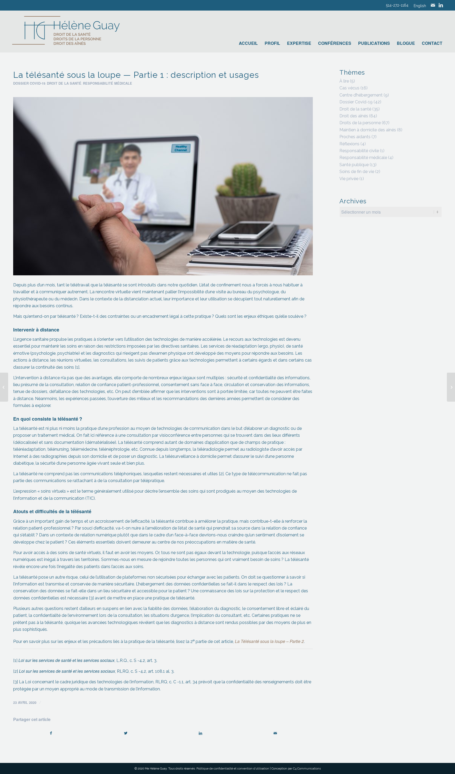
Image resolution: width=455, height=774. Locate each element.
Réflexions (349, 143)
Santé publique (354, 164)
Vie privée (348, 178)
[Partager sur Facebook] (50, 733)
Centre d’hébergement (361, 95)
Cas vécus (349, 87)
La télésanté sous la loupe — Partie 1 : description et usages (136, 75)
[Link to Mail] (433, 5)
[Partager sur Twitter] (125, 733)
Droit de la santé (64, 83)
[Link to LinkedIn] (441, 5)
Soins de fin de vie (356, 171)
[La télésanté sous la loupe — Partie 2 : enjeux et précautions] (451, 387)
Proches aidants (354, 136)
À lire (344, 81)
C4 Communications (307, 768)
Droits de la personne (360, 122)
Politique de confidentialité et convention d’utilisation (232, 768)
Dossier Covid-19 (29, 83)
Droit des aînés (353, 115)
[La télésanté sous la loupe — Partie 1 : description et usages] (163, 186)
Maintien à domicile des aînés (367, 129)
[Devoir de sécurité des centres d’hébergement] (4, 387)
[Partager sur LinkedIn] (200, 733)
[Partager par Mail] (275, 733)
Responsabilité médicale (107, 83)
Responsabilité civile (359, 150)
